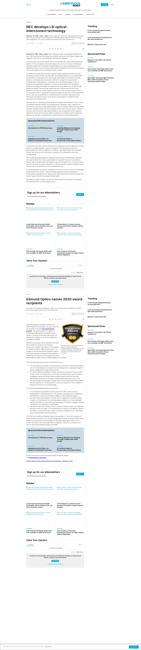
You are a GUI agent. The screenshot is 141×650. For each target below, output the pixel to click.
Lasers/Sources (51, 14)
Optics (61, 14)
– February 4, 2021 (67, 462)
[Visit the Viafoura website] (80, 272)
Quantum (67, 14)
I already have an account (55, 284)
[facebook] (50, 49)
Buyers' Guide (90, 14)
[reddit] (58, 49)
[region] (55, 269)
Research (28, 22)
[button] (27, 5)
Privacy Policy (48, 646)
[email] (60, 49)
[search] (30, 5)
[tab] (30, 265)
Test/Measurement (78, 14)
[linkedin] (52, 49)
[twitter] (55, 49)
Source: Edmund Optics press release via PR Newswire (43, 462)
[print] (83, 49)
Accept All (133, 646)
